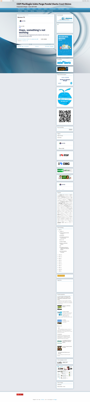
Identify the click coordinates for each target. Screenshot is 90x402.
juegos (63, 211)
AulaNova (58, 197)
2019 (60, 229)
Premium (70, 215)
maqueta (66, 212)
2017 (60, 256)
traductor (62, 221)
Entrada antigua (49, 46)
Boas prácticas (60, 198)
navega (70, 213)
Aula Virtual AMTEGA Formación (63, 252)
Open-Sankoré (64, 214)
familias (58, 206)
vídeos (66, 222)
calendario (67, 198)
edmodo (67, 203)
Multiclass (62, 213)
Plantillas (62, 215)
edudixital (61, 204)
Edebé (67, 201)
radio (67, 216)
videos (59, 222)
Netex (58, 214)
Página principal (60, 135)
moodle (58, 213)
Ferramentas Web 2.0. (41, 11)
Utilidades (20, 11)
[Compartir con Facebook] (45, 39)
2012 (60, 265)
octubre (61, 231)
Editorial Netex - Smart (61, 386)
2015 (60, 260)
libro (69, 211)
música (67, 213)
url (66, 221)
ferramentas (62, 206)
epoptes (70, 204)
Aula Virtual (59, 137)
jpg (60, 211)
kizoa (66, 211)
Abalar (61, 194)
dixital (70, 200)
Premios (66, 215)
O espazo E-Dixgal (63, 241)
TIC (27, 40)
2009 (60, 271)
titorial (58, 221)
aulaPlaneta (63, 197)
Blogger (55, 399)
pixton (70, 214)
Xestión (70, 222)
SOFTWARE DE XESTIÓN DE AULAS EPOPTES (64, 238)
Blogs (71, 197)
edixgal (61, 203)
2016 (60, 258)
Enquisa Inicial (50, 11)
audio (70, 196)
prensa (58, 216)
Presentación (63, 216)
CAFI (64, 198)
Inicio (37, 46)
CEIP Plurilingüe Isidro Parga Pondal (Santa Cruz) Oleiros (44, 4)
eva (70, 205)
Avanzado (68, 197)
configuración (64, 199)
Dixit (67, 200)
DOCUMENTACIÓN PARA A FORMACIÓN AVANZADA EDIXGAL (64, 248)
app (64, 196)
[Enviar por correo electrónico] (41, 39)
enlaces (66, 204)
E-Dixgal (62, 201)
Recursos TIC (62, 239)
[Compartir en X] (43, 39)
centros (71, 198)
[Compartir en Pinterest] (46, 39)
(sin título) (64, 320)
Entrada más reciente (23, 46)
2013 (60, 263)
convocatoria (59, 200)
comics (60, 199)
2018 (60, 254)
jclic (58, 211)
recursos (24, 40)
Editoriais (26, 11)
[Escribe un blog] (42, 39)
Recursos (32, 11)
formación (67, 206)
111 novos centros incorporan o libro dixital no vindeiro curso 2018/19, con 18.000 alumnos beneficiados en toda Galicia (64, 298)
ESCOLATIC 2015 (59, 205)
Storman (42, 399)
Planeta (58, 215)
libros (62, 212)
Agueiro (71, 194)
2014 (60, 262)
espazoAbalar (66, 205)
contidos (69, 199)
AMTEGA (60, 196)
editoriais (70, 201)
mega (70, 212)
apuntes (67, 196)
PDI (67, 214)
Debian (64, 200)
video (70, 221)
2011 (60, 267)
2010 (60, 269)
